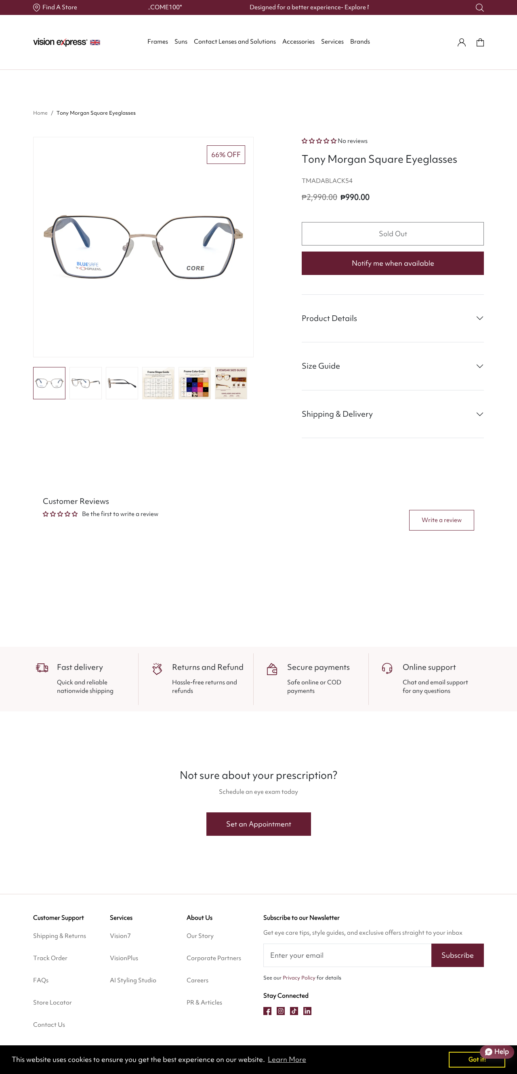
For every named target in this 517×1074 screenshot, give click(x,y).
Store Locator (52, 1002)
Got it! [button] (477, 1059)
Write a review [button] (442, 520)
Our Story (200, 936)
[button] (49, 383)
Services (332, 42)
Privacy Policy (299, 977)
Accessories (298, 42)
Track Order (50, 958)
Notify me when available (393, 263)
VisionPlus (124, 958)
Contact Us (49, 1025)
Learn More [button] (287, 1059)
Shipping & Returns (59, 936)
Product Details (329, 318)
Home (40, 112)
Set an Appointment (258, 824)
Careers (197, 980)
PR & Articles (204, 1002)
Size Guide (321, 366)
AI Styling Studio (133, 980)
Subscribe (457, 955)
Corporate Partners (214, 958)
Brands (360, 42)
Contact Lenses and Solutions (235, 42)
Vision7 (120, 936)
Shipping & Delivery (337, 414)
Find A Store (59, 7)
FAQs (40, 980)
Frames (157, 42)
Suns (180, 42)
